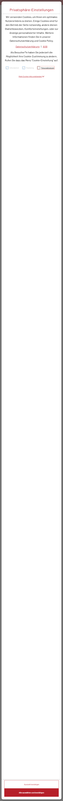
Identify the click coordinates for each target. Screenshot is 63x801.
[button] (31, 76)
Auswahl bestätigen (31, 784)
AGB (45, 46)
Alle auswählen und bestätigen (31, 793)
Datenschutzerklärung (28, 46)
